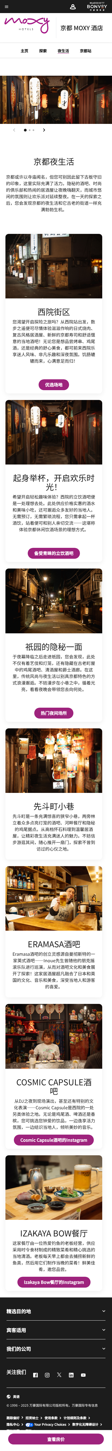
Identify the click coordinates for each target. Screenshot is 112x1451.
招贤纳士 (32, 1418)
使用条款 (51, 1418)
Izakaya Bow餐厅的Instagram (57, 1281)
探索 (43, 50)
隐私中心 (13, 1424)
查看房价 (56, 1439)
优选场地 (57, 384)
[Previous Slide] (14, 130)
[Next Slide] (44, 130)
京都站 (85, 50)
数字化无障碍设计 (85, 1424)
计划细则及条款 (75, 1418)
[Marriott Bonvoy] (94, 6)
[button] (72, 6)
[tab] (25, 130)
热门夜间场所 (57, 712)
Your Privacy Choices (49, 1424)
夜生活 (63, 50)
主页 (24, 50)
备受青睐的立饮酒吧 (57, 552)
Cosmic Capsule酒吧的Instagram (57, 1139)
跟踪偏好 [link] (13, 1418)
